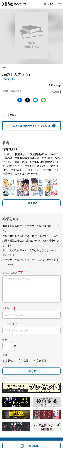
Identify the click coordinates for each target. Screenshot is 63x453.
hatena (35, 100)
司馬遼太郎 (8, 79)
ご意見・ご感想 (9, 273)
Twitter (27, 100)
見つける (49, 4)
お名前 (5, 308)
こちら (35, 260)
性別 (4, 355)
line (43, 100)
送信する (31, 371)
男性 (10, 360)
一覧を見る (31, 203)
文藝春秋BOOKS (13, 4)
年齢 (4, 340)
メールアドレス (9, 324)
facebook (19, 100)
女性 (26, 360)
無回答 (42, 360)
